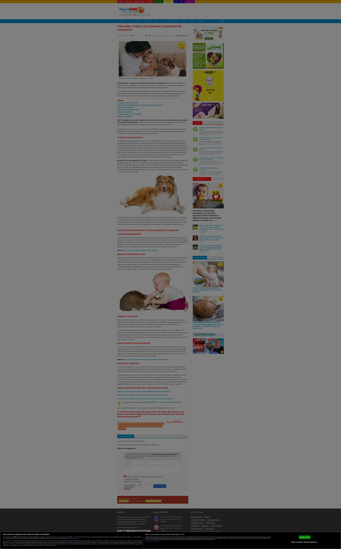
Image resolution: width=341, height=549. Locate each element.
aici (8, 543)
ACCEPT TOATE (305, 537)
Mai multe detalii (73, 538)
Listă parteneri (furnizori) (152, 541)
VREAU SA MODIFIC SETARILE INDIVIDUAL (304, 542)
